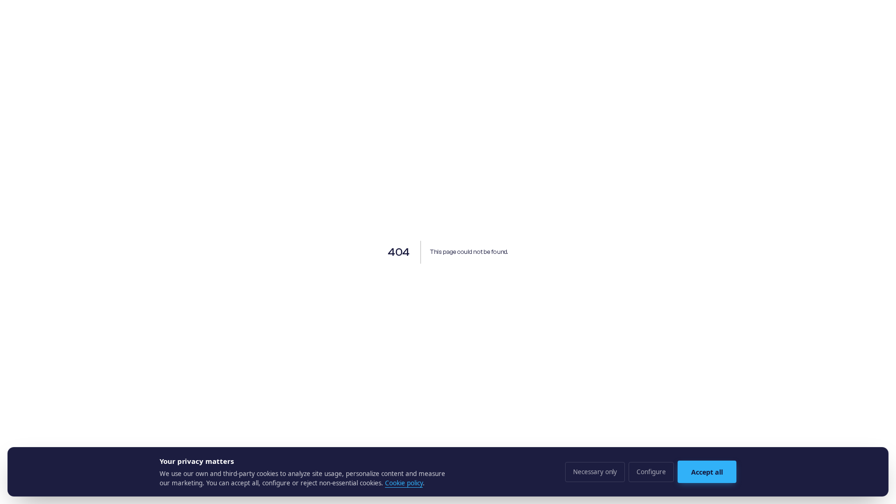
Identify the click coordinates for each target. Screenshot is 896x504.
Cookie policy (404, 483)
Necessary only (595, 472)
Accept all (707, 471)
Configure (651, 472)
